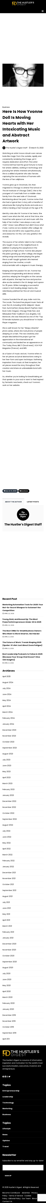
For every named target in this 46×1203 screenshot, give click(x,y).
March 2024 (7, 712)
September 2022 (9, 819)
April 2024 (6, 706)
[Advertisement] (23, 36)
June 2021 (6, 908)
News (4, 1134)
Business (11, 93)
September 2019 (9, 1033)
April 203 (6, 1039)
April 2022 (6, 848)
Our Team (26, 1198)
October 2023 (8, 742)
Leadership (7, 1096)
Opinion (6, 1140)
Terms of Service (16, 1195)
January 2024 (8, 724)
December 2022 (9, 801)
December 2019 (9, 1015)
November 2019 (9, 1021)
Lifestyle (6, 1128)
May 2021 (6, 914)
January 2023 (8, 795)
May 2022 (6, 843)
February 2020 (8, 1003)
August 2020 (7, 967)
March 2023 (7, 783)
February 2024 (8, 718)
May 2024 (6, 700)
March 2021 (7, 926)
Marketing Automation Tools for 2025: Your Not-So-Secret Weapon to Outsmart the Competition (22, 607)
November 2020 (9, 950)
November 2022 (9, 807)
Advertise (26, 1193)
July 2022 (6, 831)
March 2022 (7, 854)
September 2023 (9, 748)
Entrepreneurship (10, 1091)
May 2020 (6, 985)
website (16, 385)
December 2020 (9, 944)
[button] (23, 10)
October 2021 (8, 884)
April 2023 (6, 777)
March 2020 (7, 997)
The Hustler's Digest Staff (16, 148)
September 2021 (9, 890)
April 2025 (6, 676)
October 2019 (8, 1027)
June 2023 (6, 765)
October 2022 (8, 813)
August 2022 (7, 825)
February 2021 (8, 932)
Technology (8, 1102)
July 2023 (6, 759)
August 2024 (7, 682)
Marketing (7, 1108)
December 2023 (9, 730)
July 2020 (6, 973)
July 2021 (6, 902)
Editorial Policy (15, 1198)
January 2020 (8, 1009)
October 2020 (8, 956)
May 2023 (6, 771)
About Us (35, 1198)
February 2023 (8, 789)
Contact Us (7, 1201)
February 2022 (8, 860)
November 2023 (9, 736)
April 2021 (6, 920)
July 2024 (6, 688)
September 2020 (9, 961)
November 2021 (8, 878)
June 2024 (6, 694)
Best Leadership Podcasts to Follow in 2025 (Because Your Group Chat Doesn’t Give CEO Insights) (22, 657)
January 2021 (7, 938)
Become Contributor (11, 1193)
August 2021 (7, 896)
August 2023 (7, 754)
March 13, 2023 (37, 148)
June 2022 (6, 837)
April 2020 (6, 991)
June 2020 (6, 979)
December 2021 (9, 872)
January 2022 (8, 866)
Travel (5, 1146)
